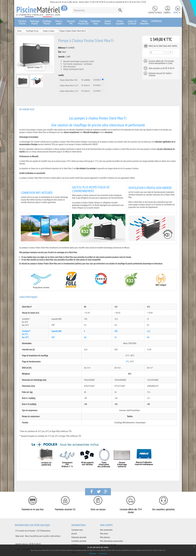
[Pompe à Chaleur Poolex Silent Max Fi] (22, 81)
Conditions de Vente (78, 541)
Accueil (74, 533)
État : (60, 52)
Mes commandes (106, 529)
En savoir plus (103, 553)
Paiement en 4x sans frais (33, 509)
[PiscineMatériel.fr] (42, 11)
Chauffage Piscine (46, 22)
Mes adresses (105, 537)
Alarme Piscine (108, 22)
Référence (61, 47)
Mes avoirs (104, 533)
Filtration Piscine (22, 22)
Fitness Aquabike (120, 22)
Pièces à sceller (58, 22)
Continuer (92, 553)
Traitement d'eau (95, 22)
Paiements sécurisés (78, 537)
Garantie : (61, 56)
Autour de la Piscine (132, 22)
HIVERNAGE (156, 21)
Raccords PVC (71, 22)
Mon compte (106, 525)
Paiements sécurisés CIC (65, 509)
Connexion (167, 12)
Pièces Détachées (144, 22)
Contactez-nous (155, 12)
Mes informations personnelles (111, 541)
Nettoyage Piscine (34, 22)
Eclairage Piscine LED (83, 22)
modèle (61, 75)
